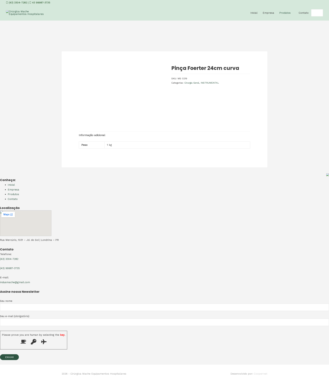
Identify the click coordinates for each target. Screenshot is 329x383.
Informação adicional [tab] (92, 135)
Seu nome (6, 300)
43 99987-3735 (40, 2)
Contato (304, 12)
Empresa (268, 12)
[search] (313, 12)
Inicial (254, 12)
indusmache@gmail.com (15, 282)
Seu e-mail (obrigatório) (14, 316)
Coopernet (260, 373)
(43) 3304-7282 (17, 2)
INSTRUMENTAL (210, 82)
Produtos (285, 12)
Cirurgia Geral (191, 82)
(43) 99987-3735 (10, 268)
